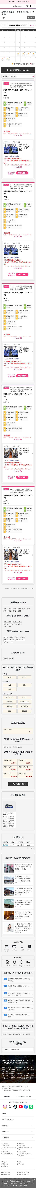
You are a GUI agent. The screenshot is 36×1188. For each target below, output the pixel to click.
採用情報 (21, 1143)
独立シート (9, 697)
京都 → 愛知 (26, 608)
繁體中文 (5, 1164)
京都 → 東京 (7, 608)
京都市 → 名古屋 (9, 640)
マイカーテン (24, 702)
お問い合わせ (22, 1151)
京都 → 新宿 (7, 622)
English (5, 1162)
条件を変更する (18, 70)
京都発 (6, 658)
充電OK (24, 711)
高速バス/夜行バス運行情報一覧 (18, 2)
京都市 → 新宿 (8, 637)
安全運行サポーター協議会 (21, 1034)
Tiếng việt (5, 1166)
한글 (20, 1162)
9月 (31, 25)
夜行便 (24, 677)
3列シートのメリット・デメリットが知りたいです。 (19, 1008)
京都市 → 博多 (8, 642)
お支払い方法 (18, 942)
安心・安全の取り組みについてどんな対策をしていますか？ (19, 994)
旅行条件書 (6, 1145)
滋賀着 (11, 658)
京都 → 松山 (18, 624)
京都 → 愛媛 (7, 611)
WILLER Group (7, 1172)
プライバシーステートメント (9, 1148)
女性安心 (9, 706)
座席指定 (9, 702)
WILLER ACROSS (23, 1174)
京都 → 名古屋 (8, 624)
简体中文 (21, 1164)
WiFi (9, 711)
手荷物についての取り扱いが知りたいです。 (19, 1016)
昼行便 (10, 677)
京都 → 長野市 (17, 622)
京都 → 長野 (17, 608)
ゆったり (24, 697)
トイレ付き (24, 706)
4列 (10, 689)
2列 (10, 685)
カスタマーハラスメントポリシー (25, 1154)
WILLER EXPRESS (24, 1172)
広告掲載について (8, 1153)
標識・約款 (22, 1145)
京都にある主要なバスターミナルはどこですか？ (19, 980)
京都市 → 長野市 (19, 637)
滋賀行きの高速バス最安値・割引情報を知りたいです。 (19, 1001)
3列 (24, 685)
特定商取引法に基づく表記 (25, 1148)
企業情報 (5, 1143)
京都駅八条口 (14, 1050)
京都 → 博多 (7, 626)
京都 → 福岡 (17, 611)
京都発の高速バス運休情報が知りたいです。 (19, 987)
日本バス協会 (7, 1034)
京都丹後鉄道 (6, 1174)
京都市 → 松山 (20, 640)
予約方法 (18, 957)
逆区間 (32, 18)
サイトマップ (6, 1151)
